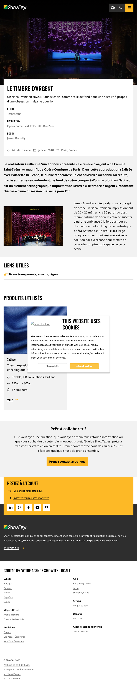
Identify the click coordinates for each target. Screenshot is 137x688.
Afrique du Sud (80, 605)
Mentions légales (12, 674)
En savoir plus (11, 547)
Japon (75, 588)
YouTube (37, 507)
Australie (77, 618)
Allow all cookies (84, 366)
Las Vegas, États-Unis (14, 636)
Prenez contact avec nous (67, 461)
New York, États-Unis (14, 641)
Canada (7, 632)
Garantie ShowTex (13, 678)
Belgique (8, 583)
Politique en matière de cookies (19, 669)
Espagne (8, 588)
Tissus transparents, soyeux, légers (34, 274)
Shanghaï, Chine (81, 592)
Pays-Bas (8, 597)
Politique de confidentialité (17, 664)
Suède (7, 601)
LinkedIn (10, 507)
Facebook (28, 507)
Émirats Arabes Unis (14, 619)
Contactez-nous (80, 631)
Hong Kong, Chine (82, 583)
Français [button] (113, 8)
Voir (10, 400)
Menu (129, 8)
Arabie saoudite (11, 614)
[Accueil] (15, 7)
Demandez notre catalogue (27, 490)
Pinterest (46, 507)
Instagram (19, 507)
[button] (121, 8)
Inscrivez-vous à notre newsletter (31, 497)
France (7, 592)
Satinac (89, 217)
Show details (53, 366)
